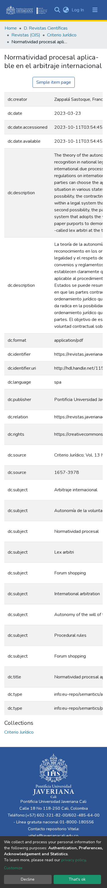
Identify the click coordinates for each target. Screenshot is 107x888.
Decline (28, 879)
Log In (78, 10)
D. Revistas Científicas (46, 28)
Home (11, 28)
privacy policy (73, 860)
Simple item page (53, 82)
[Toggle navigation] (95, 10)
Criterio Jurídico (61, 35)
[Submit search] (57, 10)
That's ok (77, 879)
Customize (13, 868)
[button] (65, 10)
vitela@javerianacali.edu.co (53, 835)
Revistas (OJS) (25, 35)
